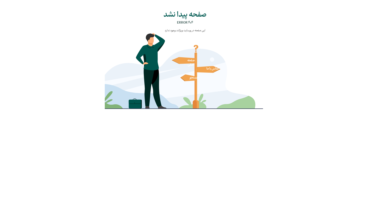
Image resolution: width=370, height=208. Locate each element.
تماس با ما (212, 69)
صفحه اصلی (191, 62)
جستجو (194, 78)
